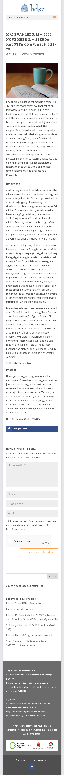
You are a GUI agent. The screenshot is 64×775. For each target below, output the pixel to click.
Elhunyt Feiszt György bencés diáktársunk (29, 635)
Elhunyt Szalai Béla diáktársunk (23, 603)
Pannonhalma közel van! (19, 609)
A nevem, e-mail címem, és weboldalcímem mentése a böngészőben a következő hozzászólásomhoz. (31, 525)
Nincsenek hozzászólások (31, 53)
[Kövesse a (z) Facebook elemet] (32, 766)
